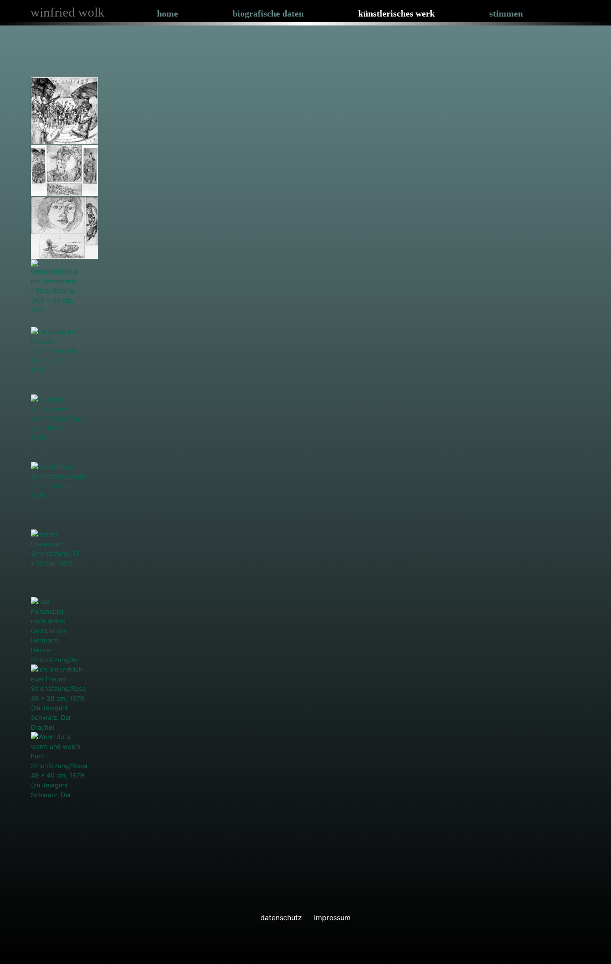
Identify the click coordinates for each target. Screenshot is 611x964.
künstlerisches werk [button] (396, 13)
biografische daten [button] (268, 13)
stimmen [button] (506, 13)
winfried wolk (67, 12)
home (167, 13)
